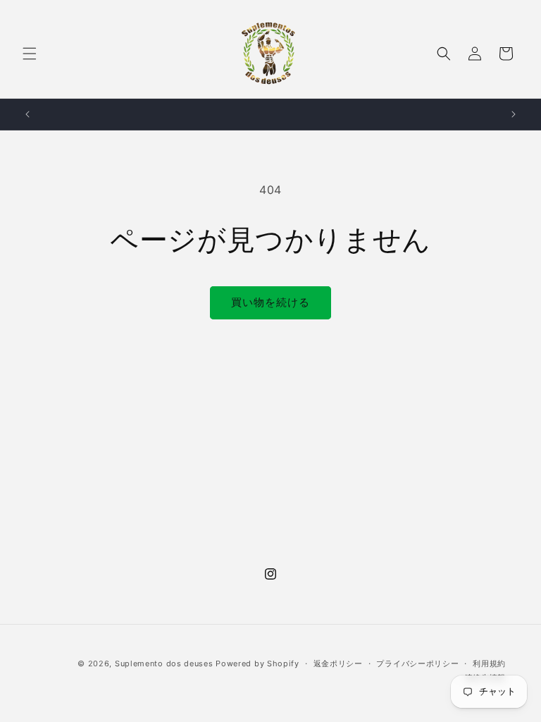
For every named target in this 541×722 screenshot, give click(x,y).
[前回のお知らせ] (27, 114)
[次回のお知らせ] (513, 114)
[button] (29, 53)
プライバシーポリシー (417, 663)
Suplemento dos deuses (164, 663)
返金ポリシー (338, 663)
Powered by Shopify (257, 663)
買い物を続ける (270, 302)
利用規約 (489, 663)
